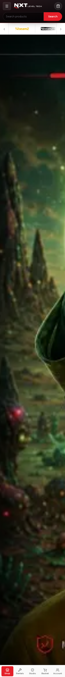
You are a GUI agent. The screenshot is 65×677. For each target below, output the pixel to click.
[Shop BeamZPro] (40, 28)
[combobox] (23, 16)
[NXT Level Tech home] (27, 6)
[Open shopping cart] (58, 6)
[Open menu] (7, 6)
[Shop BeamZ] (14, 28)
